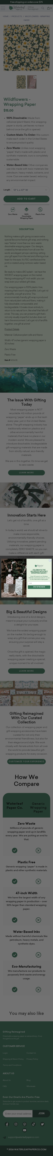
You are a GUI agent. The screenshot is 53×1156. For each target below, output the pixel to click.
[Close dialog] (50, 560)
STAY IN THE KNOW (39, 587)
